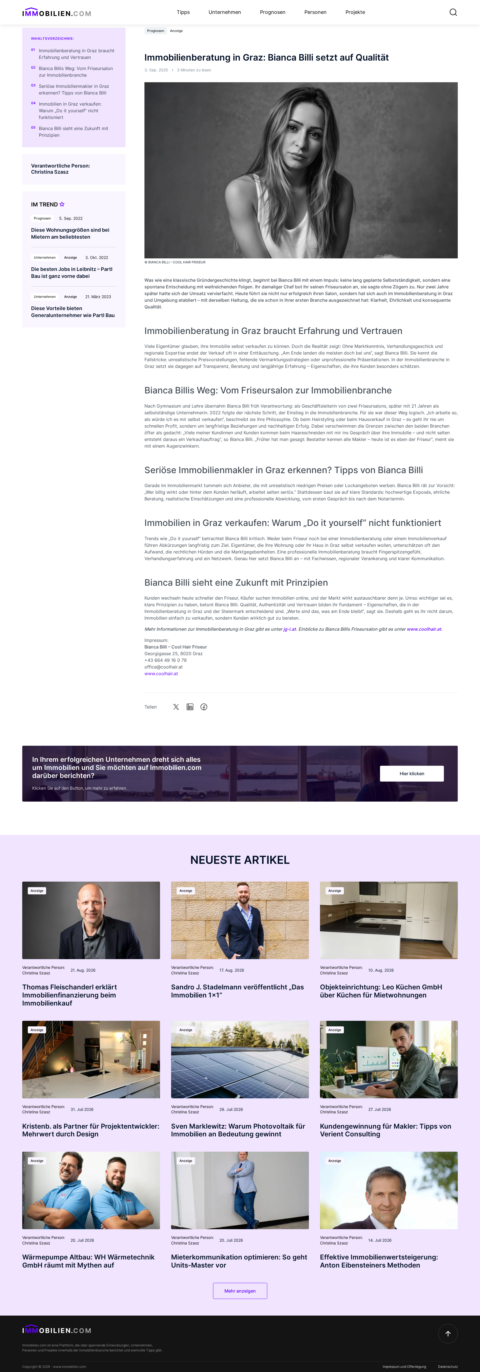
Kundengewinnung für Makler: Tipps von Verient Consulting (385, 1130)
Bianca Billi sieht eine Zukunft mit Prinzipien (73, 132)
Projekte (355, 12)
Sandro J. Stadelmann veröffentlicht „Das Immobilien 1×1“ (237, 991)
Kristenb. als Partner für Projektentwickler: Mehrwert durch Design (90, 1130)
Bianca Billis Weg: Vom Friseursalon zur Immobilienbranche (76, 72)
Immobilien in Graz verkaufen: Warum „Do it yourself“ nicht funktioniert (70, 110)
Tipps (183, 12)
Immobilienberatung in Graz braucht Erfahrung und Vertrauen (76, 54)
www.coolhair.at (424, 629)
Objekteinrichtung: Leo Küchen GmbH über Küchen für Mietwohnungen (381, 991)
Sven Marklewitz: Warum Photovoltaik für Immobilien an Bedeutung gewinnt (238, 1130)
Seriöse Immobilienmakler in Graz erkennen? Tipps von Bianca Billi (74, 89)
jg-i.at (289, 629)
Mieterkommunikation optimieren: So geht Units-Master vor (239, 1261)
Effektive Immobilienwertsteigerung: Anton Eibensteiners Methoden (379, 1261)
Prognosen (273, 12)
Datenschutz (448, 1366)
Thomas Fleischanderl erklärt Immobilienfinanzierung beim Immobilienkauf (69, 995)
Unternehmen (225, 12)
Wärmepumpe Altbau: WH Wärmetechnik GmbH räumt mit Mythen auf (88, 1261)
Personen (315, 12)
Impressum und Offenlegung (404, 1366)
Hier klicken (412, 773)
